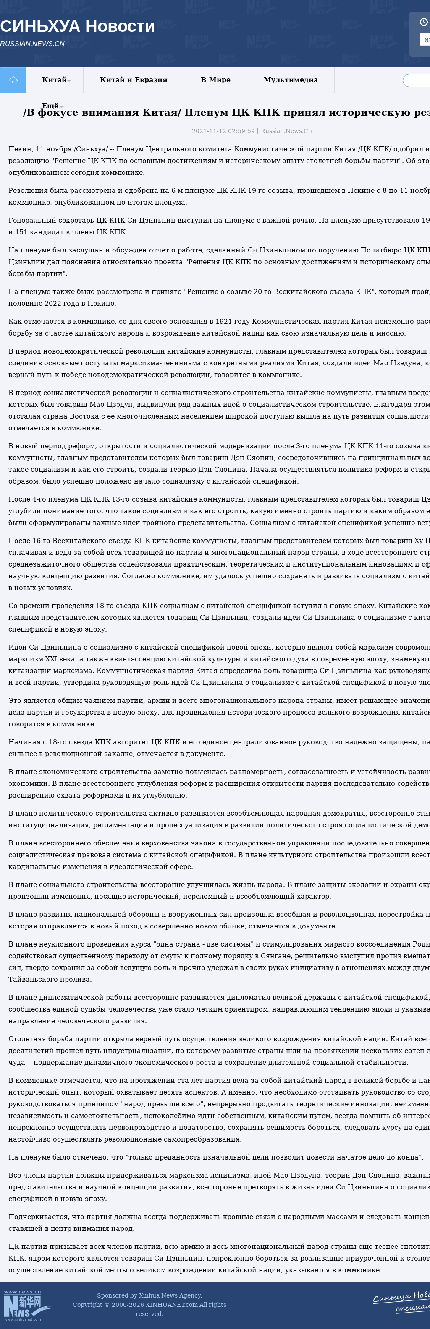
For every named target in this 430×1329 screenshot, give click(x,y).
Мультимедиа (291, 80)
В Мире (216, 80)
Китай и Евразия (134, 80)
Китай (54, 80)
